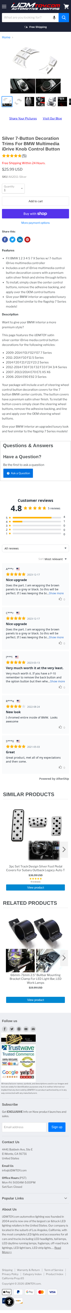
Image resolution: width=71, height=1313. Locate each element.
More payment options (35, 222)
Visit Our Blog (52, 118)
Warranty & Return (28, 1270)
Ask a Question (20, 473)
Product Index (54, 1274)
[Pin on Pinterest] (27, 240)
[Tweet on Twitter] (12, 240)
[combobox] (30, 17)
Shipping (7, 1270)
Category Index (32, 1274)
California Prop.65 (13, 1278)
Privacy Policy (10, 1274)
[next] (64, 850)
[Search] (64, 17)
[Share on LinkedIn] (20, 240)
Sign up (56, 1127)
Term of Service (53, 1270)
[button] (54, 17)
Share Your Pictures (23, 118)
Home (6, 37)
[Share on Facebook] (5, 240)
